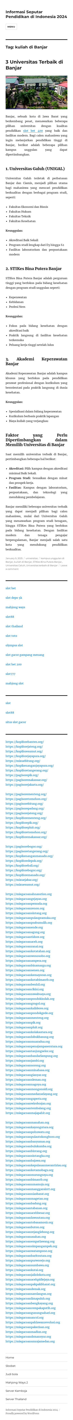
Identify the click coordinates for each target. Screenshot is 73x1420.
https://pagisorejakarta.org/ (25, 784)
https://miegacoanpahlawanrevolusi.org (33, 1322)
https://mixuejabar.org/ (22, 879)
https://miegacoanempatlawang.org (30, 1241)
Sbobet (11, 1365)
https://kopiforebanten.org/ (25, 741)
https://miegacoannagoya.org (26, 1084)
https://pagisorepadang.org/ (25, 808)
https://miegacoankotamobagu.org (29, 1170)
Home (10, 1357)
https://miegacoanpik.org (23, 1022)
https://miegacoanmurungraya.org (29, 1174)
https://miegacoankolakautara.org (29, 1032)
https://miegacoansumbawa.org (27, 1265)
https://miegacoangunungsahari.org (30, 1312)
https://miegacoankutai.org (24, 1270)
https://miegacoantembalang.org (28, 1108)
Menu (11, 26)
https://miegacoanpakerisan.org (28, 1327)
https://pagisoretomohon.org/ (26, 799)
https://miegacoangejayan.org (26, 899)
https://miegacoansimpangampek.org (31, 1246)
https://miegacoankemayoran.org (29, 975)
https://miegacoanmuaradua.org (28, 1041)
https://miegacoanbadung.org (26, 1203)
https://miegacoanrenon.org (25, 908)
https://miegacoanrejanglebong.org (30, 1232)
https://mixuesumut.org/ (23, 884)
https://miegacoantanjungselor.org (30, 1051)
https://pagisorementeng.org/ (26, 794)
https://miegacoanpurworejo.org (28, 1260)
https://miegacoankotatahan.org (28, 951)
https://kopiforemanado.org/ (25, 875)
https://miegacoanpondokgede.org (29, 1013)
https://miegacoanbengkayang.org (29, 1303)
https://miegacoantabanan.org (27, 1208)
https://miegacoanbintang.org (26, 1151)
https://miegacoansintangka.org (28, 1155)
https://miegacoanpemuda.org (26, 903)
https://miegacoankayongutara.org (29, 1127)
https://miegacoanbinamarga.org (28, 965)
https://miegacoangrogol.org (25, 1003)
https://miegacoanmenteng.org (27, 1017)
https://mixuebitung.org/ (23, 761)
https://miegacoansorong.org (26, 1065)
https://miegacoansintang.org (26, 913)
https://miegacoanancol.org (25, 1317)
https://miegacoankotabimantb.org (30, 979)
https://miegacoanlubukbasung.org (30, 1036)
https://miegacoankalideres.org (27, 1008)
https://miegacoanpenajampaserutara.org (34, 1046)
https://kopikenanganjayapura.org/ (30, 765)
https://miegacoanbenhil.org (25, 984)
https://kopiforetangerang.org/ (27, 770)
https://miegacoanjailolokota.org (28, 1274)
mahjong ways (15, 607)
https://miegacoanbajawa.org (26, 1160)
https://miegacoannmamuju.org (27, 1184)
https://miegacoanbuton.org (25, 1227)
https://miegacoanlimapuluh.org (28, 1298)
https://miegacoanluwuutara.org (28, 1217)
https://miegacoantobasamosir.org (29, 1222)
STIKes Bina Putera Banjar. (47, 561)
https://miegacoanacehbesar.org (28, 1213)
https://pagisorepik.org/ (22, 775)
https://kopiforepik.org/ (22, 822)
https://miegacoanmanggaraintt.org (30, 1189)
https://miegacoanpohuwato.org (28, 1132)
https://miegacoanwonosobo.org (28, 956)
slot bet (11, 588)
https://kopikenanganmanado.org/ (29, 856)
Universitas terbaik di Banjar (42, 565)
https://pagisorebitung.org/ (24, 803)
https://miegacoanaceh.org (24, 941)
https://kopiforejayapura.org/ (26, 756)
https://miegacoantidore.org (25, 937)
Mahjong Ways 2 (17, 1382)
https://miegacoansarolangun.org (29, 1293)
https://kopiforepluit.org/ (23, 827)
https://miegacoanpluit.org (24, 1027)
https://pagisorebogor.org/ (24, 846)
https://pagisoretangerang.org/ (27, 851)
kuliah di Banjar (23, 561)
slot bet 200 (14, 664)
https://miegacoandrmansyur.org (28, 1336)
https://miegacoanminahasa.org (28, 1070)
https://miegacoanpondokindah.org (30, 998)
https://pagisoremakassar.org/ (26, 780)
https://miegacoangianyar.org (26, 1075)
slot (8, 703)
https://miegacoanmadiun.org (26, 1332)
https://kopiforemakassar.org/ (26, 837)
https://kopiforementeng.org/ (26, 818)
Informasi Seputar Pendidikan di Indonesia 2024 (36, 14)
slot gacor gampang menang (25, 654)
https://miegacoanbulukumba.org (29, 1146)
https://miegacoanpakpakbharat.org (30, 1284)
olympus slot (14, 645)
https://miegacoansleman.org (26, 1079)
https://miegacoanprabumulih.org (29, 922)
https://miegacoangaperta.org (26, 1098)
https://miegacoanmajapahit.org (28, 1113)
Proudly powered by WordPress (22, 1413)
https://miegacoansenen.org (25, 970)
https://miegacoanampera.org (26, 960)
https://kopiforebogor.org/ (24, 870)
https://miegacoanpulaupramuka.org (31, 918)
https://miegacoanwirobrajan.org (28, 1103)
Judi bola (12, 1374)
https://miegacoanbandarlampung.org (32, 1056)
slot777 (10, 674)
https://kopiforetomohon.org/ (26, 832)
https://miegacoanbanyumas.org (28, 1141)
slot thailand (14, 626)
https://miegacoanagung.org (25, 932)
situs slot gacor (16, 722)
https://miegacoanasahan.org (26, 1236)
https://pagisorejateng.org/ (24, 813)
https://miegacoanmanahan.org (27, 1122)
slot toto (11, 635)
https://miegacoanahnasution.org (29, 894)
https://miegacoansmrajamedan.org (30, 1341)
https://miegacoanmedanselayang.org (32, 1094)
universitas (32, 558)
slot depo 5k (14, 597)
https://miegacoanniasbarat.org (27, 1194)
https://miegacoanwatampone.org (29, 1251)
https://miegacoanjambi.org (25, 1060)
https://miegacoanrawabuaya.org (28, 994)
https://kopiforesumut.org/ (24, 751)
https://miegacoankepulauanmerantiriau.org (36, 1165)
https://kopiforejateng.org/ (24, 746)
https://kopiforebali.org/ (22, 865)
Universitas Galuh (15, 565)
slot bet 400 (33, 130)
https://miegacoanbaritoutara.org (29, 1255)
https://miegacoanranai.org (24, 946)
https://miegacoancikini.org (25, 989)
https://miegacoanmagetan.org (27, 1198)
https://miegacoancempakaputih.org (31, 1308)
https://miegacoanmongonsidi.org (29, 1089)
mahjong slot (15, 683)
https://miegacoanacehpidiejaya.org (30, 1279)
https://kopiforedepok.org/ (24, 860)
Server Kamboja (16, 1390)
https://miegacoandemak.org (25, 1289)
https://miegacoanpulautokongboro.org (33, 1136)
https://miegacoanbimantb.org (27, 1179)
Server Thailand (16, 1399)
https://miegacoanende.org (24, 927)
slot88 (10, 616)
